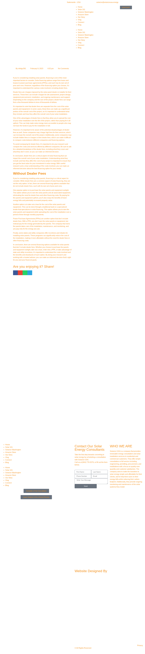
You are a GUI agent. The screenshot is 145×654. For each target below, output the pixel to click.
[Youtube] (88, 493)
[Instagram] (83, 493)
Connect (81, 22)
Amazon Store (83, 14)
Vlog (79, 20)
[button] (88, 27)
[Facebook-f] (77, 493)
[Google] (94, 493)
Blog (79, 25)
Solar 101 (81, 9)
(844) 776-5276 (88, 462)
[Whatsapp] (100, 493)
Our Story (81, 17)
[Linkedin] (77, 499)
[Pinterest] (83, 499)
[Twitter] (88, 499)
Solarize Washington (85, 12)
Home (80, 7)
